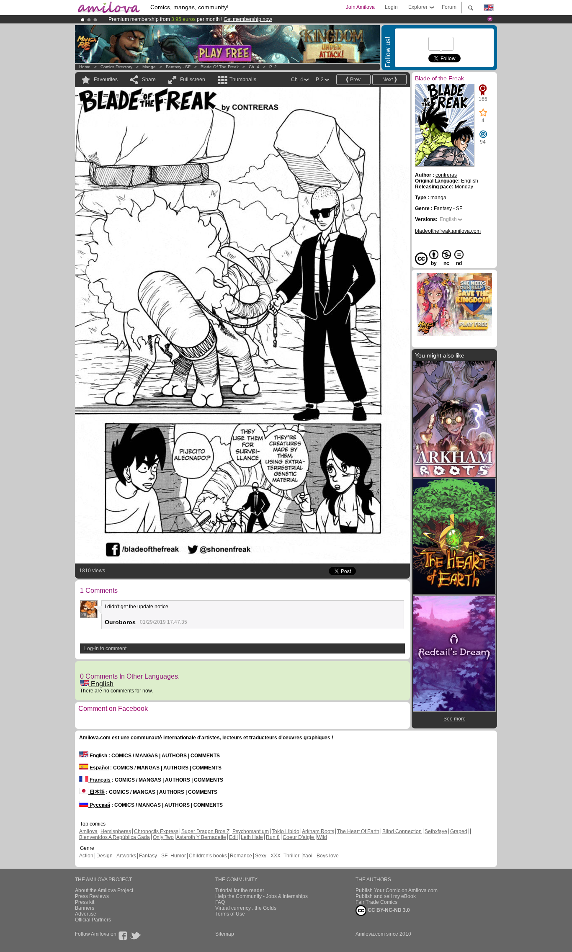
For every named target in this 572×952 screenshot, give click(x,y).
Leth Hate (252, 837)
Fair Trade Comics (376, 902)
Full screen (192, 79)
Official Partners (93, 920)
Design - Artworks (116, 856)
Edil (233, 837)
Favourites (106, 79)
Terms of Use (230, 914)
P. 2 (273, 66)
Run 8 (273, 837)
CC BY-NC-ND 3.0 (388, 910)
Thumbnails (242, 79)
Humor (178, 856)
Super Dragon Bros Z (205, 831)
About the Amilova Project (104, 890)
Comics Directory (116, 66)
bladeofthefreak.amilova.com (448, 231)
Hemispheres (115, 831)
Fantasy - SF (178, 66)
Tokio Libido (285, 831)
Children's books (208, 856)
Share (149, 79)
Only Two (163, 837)
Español (98, 768)
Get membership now (248, 19)
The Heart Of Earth (358, 831)
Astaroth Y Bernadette (201, 837)
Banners (84, 908)
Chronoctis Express (156, 831)
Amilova (88, 831)
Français (99, 780)
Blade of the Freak (220, 66)
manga (149, 66)
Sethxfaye (436, 831)
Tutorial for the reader (239, 890)
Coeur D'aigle (299, 837)
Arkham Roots (318, 831)
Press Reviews (92, 896)
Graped (458, 831)
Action (86, 856)
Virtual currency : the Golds (245, 908)
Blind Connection (402, 831)
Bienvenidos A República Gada (114, 837)
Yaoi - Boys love (320, 856)
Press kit (84, 902)
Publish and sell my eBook (386, 896)
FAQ (220, 902)
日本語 (96, 792)
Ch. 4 (254, 66)
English (101, 683)
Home (84, 66)
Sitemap (224, 934)
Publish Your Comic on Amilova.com (397, 890)
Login (391, 7)
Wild (322, 837)
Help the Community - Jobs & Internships (261, 896)
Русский (99, 805)
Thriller (292, 856)
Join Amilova (360, 7)
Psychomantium (250, 831)
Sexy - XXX (268, 856)
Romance (241, 856)
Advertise (85, 914)
